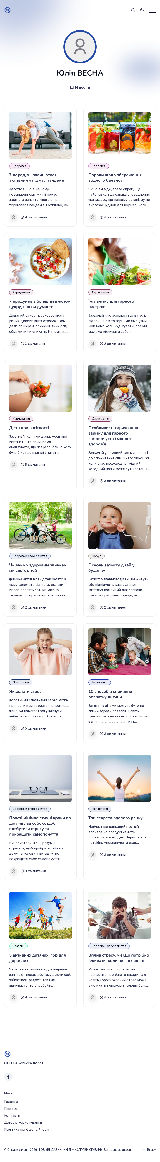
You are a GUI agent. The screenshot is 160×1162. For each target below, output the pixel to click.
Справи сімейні (18, 1149)
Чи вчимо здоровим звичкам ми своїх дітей (38, 567)
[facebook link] (8, 1077)
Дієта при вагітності (29, 428)
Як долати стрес (25, 691)
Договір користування (23, 1122)
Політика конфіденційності (26, 1129)
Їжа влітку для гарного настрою (111, 304)
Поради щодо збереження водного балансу (115, 177)
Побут (96, 556)
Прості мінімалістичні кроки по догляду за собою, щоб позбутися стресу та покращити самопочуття (40, 826)
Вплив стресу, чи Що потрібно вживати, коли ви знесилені (118, 957)
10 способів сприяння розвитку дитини (110, 694)
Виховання (99, 682)
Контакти (12, 1115)
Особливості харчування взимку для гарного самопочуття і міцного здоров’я (113, 436)
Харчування (21, 292)
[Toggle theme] (142, 10)
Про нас (11, 1108)
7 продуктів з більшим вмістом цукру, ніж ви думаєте (40, 304)
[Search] (133, 10)
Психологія (21, 682)
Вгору (151, 1149)
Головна (11, 1101)
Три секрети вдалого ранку (115, 818)
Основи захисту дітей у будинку (111, 567)
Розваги (18, 946)
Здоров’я (19, 166)
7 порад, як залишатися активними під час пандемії (36, 177)
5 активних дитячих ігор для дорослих (37, 957)
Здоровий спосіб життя (30, 556)
